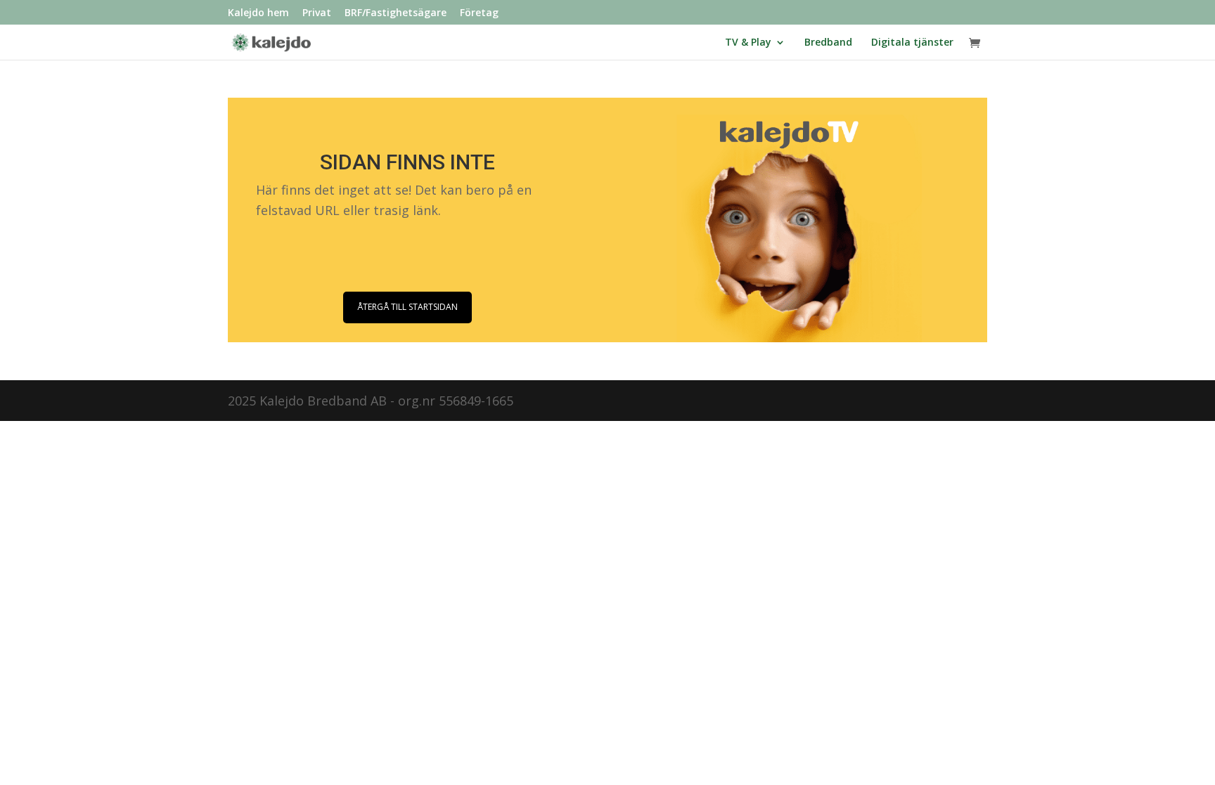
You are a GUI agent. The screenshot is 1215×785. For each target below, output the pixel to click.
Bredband (828, 42)
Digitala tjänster (912, 42)
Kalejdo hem (258, 13)
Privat (316, 13)
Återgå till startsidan (407, 307)
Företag (479, 13)
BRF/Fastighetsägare (395, 13)
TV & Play (748, 42)
